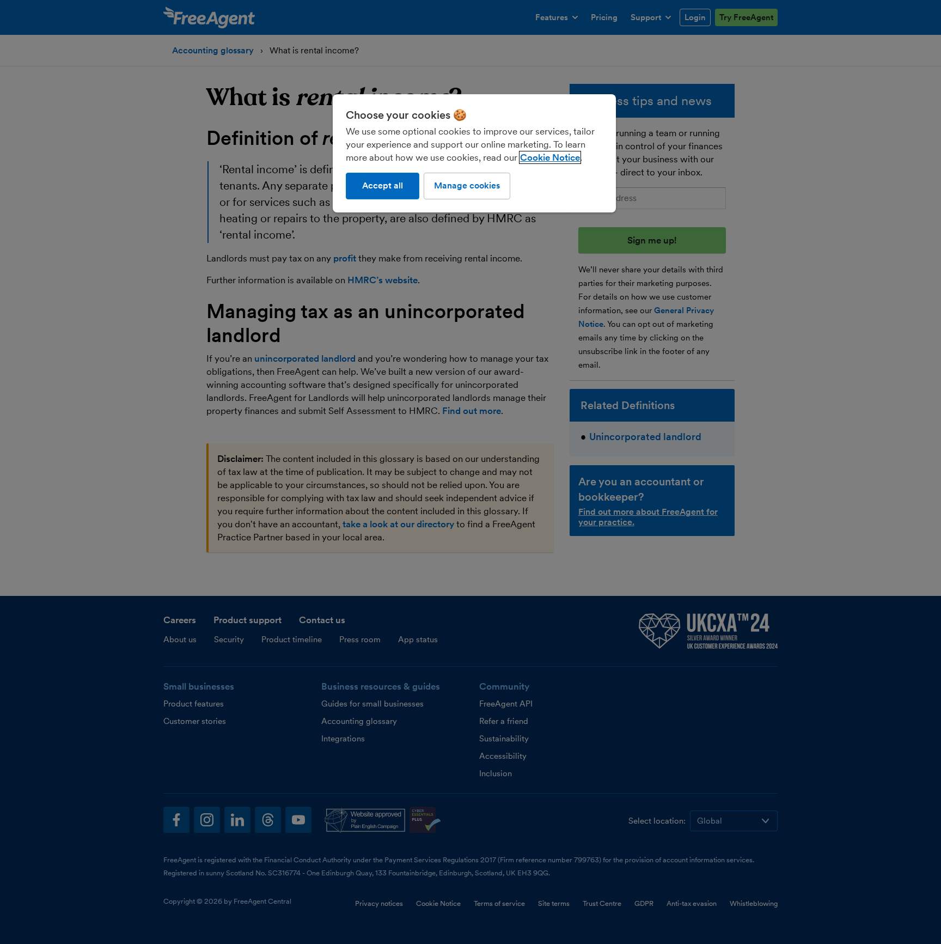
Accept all (382, 185)
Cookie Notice (550, 157)
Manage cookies (467, 185)
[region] (474, 153)
